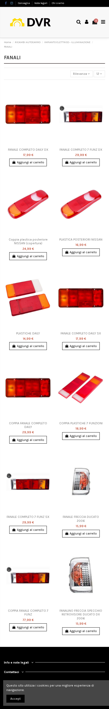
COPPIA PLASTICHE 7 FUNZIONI (81, 423)
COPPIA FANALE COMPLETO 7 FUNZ (28, 612)
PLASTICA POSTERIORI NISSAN (80, 239)
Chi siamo (58, 3)
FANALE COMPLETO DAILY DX (28, 149)
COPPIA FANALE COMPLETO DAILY (28, 425)
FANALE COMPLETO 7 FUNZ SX (28, 517)
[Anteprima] (48, 90)
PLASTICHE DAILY (28, 333)
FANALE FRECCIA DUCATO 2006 (81, 518)
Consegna (24, 3)
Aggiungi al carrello (30, 162)
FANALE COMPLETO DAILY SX (81, 333)
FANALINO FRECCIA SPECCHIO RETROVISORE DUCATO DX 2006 (81, 614)
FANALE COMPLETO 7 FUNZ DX (81, 149)
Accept (15, 699)
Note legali (41, 3)
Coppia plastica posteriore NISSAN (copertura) (28, 241)
